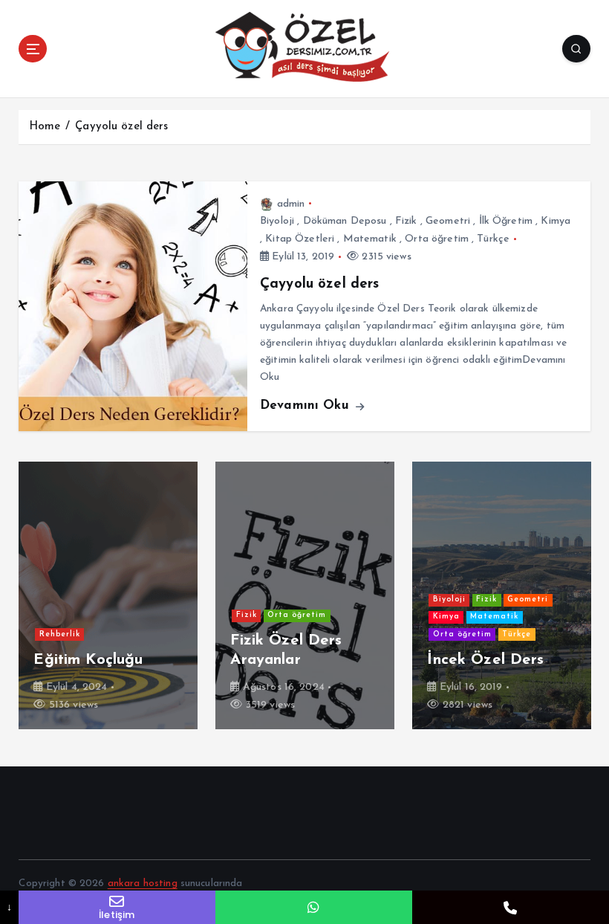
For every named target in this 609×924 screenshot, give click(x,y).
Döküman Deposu (345, 221)
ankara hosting (143, 883)
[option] (143, 595)
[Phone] (510, 907)
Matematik (370, 239)
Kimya (555, 221)
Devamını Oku (307, 405)
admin (290, 204)
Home (45, 126)
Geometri (448, 221)
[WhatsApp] (313, 907)
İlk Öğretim (506, 221)
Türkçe (493, 239)
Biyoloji (277, 221)
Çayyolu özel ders (121, 126)
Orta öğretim (437, 239)
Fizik (406, 221)
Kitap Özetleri (299, 239)
